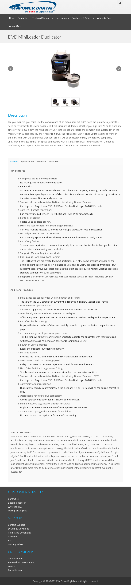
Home (12, 18)
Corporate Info (15, 558)
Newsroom (61, 18)
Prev (10, 68)
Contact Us (13, 498)
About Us (14, 26)
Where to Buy (104, 18)
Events (11, 566)
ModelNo (41, 161)
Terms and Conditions (19, 532)
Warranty (12, 536)
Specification (27, 161)
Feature (14, 161)
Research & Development (21, 562)
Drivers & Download (18, 528)
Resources (54, 161)
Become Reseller (17, 502)
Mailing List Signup (17, 510)
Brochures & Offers (82, 18)
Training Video (15, 544)
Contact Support (16, 524)
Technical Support (41, 18)
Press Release (15, 570)
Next (118, 68)
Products (22, 18)
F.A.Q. (11, 540)
